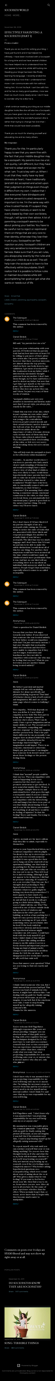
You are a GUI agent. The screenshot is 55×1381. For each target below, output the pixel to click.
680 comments (17, 1348)
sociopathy (9, 304)
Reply (15, 331)
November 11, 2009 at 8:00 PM (26, 623)
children (13, 300)
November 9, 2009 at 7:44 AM (26, 604)
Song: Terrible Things (22, 1343)
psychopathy (32, 300)
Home (8, 15)
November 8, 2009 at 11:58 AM (26, 320)
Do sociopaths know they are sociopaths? (25, 1284)
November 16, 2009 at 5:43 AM (26, 1109)
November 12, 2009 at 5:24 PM (26, 830)
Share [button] (7, 296)
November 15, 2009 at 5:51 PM (38, 1072)
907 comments (22, 1291)
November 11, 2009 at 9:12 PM (26, 678)
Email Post (15, 296)
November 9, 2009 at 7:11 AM (26, 339)
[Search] (48, 4)
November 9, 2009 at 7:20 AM (26, 518)
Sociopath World (17, 10)
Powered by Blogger (29, 1365)
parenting (22, 300)
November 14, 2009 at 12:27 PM (27, 981)
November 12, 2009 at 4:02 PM (26, 770)
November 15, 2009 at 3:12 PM (26, 1023)
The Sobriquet (20, 318)
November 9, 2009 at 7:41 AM (26, 585)
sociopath (42, 300)
